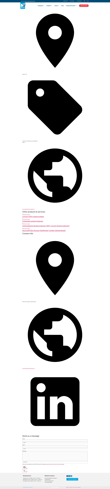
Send (25, 468)
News (62, 5)
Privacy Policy (49, 464)
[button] (84, 6)
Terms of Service (57, 464)
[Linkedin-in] (69, 476)
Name (23, 438)
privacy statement (77, 487)
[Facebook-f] (67, 476)
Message (24, 451)
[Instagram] (71, 476)
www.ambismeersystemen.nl (28, 209)
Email (23, 444)
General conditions (69, 487)
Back (25, 471)
